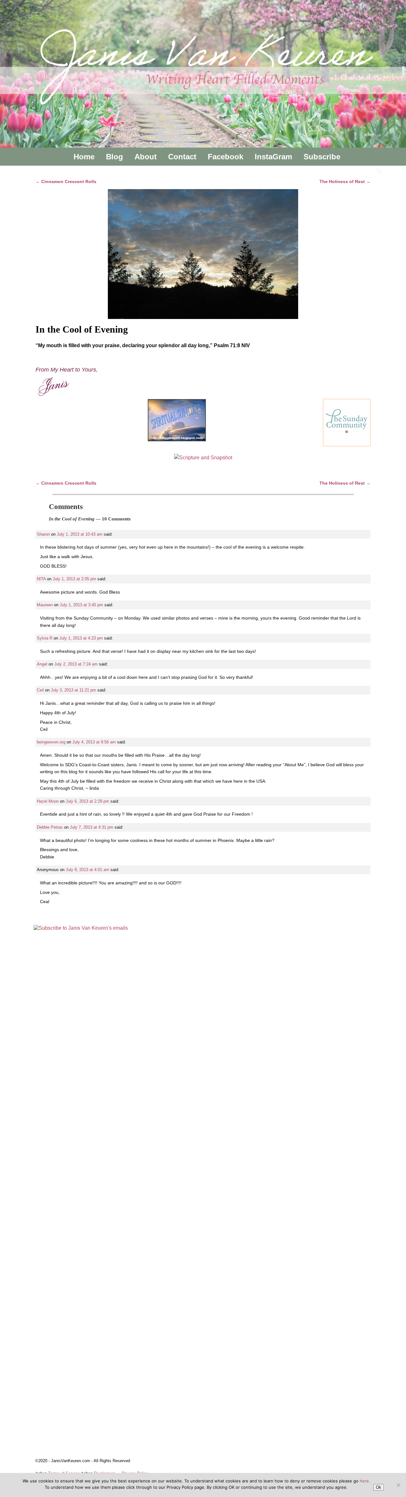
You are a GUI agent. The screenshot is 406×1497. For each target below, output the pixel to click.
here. (365, 1480)
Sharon (43, 534)
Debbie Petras (50, 827)
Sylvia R (44, 638)
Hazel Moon (48, 801)
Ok (378, 1487)
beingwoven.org (51, 742)
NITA (41, 579)
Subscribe (322, 156)
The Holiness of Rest (344, 181)
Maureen (45, 604)
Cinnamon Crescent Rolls (66, 181)
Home (84, 156)
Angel (42, 664)
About (145, 156)
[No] (398, 1485)
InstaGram (273, 156)
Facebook (225, 156)
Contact (182, 156)
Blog (114, 156)
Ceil (40, 690)
